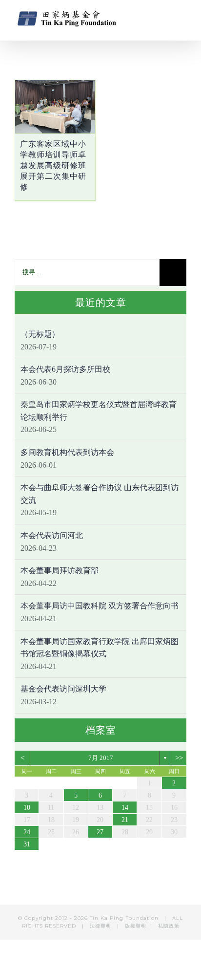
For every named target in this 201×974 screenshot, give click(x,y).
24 (26, 832)
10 (26, 807)
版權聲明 (135, 926)
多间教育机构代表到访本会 (67, 452)
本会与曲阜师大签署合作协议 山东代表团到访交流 (99, 493)
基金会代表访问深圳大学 (63, 689)
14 (124, 807)
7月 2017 (100, 757)
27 (100, 832)
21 (124, 819)
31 (26, 844)
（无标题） (40, 334)
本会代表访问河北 (51, 535)
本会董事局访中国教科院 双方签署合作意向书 (99, 606)
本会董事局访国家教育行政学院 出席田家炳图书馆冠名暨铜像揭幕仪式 (99, 647)
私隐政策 (169, 926)
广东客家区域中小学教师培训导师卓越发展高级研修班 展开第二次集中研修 (53, 165)
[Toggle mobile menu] (182, 17)
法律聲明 (101, 926)
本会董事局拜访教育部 (59, 570)
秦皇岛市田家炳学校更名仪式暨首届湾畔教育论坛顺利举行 (98, 410)
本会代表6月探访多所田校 (65, 369)
